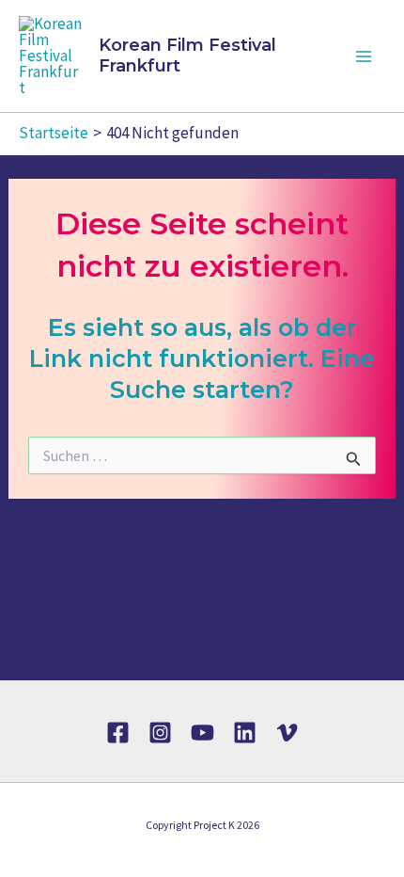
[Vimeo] (287, 732)
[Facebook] (118, 732)
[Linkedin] (244, 732)
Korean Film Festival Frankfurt (187, 55)
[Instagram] (160, 732)
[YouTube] (202, 732)
